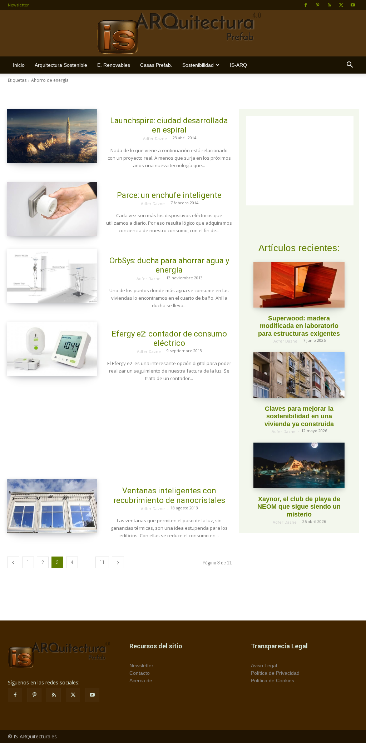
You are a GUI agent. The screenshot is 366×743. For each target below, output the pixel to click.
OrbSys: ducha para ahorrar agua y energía (169, 265)
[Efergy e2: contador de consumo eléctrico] (52, 349)
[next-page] (118, 562)
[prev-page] (13, 562)
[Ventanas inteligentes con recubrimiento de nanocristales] (52, 506)
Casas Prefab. (156, 65)
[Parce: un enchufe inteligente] (52, 209)
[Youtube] (352, 5)
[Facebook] (305, 5)
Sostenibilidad (198, 65)
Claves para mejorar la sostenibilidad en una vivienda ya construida (299, 416)
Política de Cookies (272, 680)
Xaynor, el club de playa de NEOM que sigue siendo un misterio (299, 506)
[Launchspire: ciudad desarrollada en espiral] (52, 136)
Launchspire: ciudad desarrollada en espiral (169, 125)
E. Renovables (113, 65)
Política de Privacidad (275, 673)
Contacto (139, 673)
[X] (341, 5)
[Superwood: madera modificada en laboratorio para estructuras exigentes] (299, 284)
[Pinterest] (317, 5)
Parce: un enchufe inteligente (169, 195)
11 (102, 562)
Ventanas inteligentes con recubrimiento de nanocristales (169, 495)
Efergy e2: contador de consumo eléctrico (169, 338)
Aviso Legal (264, 665)
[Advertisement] (119, 430)
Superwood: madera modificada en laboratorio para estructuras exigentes (299, 326)
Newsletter (18, 5)
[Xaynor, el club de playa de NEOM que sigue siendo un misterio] (299, 465)
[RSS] (329, 5)
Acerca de (140, 680)
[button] (349, 65)
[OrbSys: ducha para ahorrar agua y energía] (52, 276)
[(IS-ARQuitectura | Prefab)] (183, 33)
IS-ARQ (238, 65)
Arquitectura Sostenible (61, 65)
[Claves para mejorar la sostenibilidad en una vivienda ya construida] (299, 375)
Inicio (19, 65)
